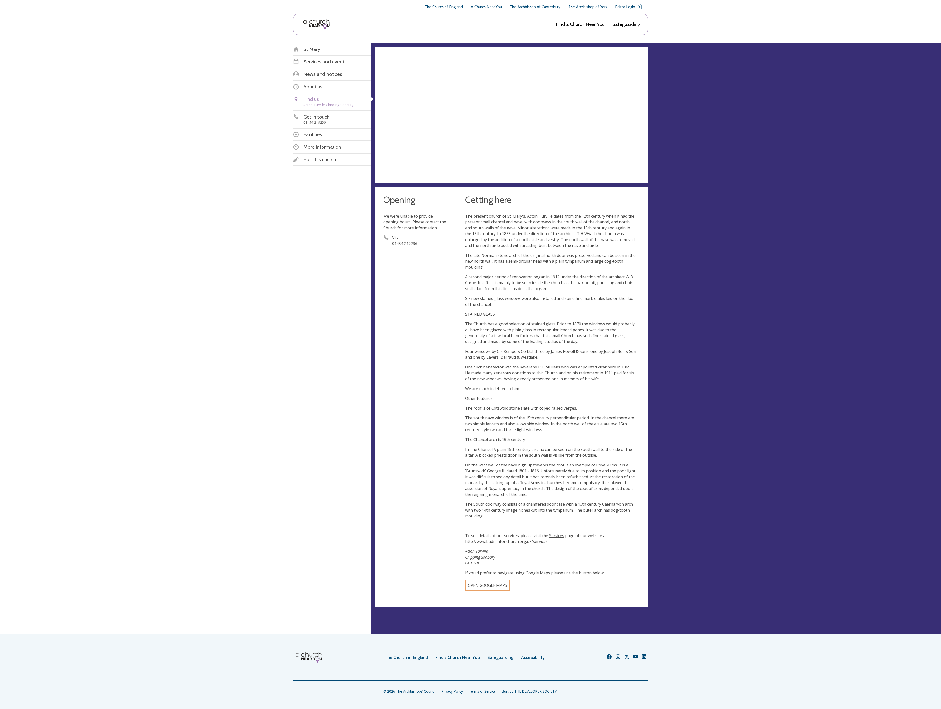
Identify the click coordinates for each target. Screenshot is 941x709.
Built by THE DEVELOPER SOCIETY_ (530, 691)
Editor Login (625, 6)
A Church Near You (486, 6)
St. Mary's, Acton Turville (530, 216)
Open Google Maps (487, 585)
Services (556, 535)
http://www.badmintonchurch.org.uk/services (506, 541)
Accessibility (533, 657)
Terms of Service (482, 691)
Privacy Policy (452, 691)
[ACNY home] (316, 24)
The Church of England (444, 6)
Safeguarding (626, 24)
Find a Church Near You (580, 24)
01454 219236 (404, 243)
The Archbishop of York (587, 6)
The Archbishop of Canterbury (535, 6)
